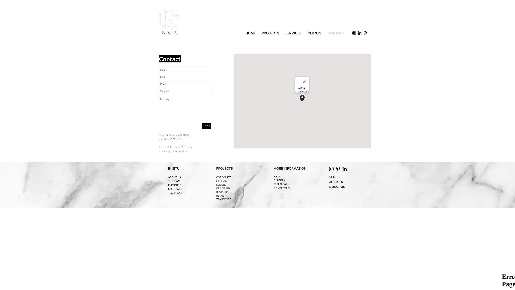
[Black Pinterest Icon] (365, 33)
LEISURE (221, 184)
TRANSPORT (223, 199)
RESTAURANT (224, 192)
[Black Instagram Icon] (354, 33)
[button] (293, 33)
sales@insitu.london (174, 151)
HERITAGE (222, 181)
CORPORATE (223, 177)
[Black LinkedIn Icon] (359, 33)
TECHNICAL (175, 192)
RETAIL (220, 195)
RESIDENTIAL (224, 188)
